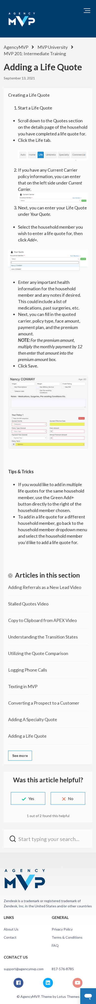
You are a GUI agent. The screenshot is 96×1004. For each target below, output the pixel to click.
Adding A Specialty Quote (32, 719)
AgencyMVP (16, 47)
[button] (87, 10)
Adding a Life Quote (27, 736)
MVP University (52, 47)
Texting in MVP (22, 686)
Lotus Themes (68, 996)
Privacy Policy (62, 929)
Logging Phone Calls (27, 670)
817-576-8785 (63, 969)
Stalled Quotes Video (28, 603)
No (70, 798)
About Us (11, 929)
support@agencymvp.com (24, 969)
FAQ (55, 945)
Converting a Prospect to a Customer (43, 703)
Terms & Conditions (67, 937)
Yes (31, 798)
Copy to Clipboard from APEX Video (42, 620)
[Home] (22, 18)
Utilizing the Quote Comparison (38, 653)
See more (20, 755)
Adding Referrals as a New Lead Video (44, 587)
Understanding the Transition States (43, 636)
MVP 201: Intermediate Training (35, 53)
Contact (10, 937)
